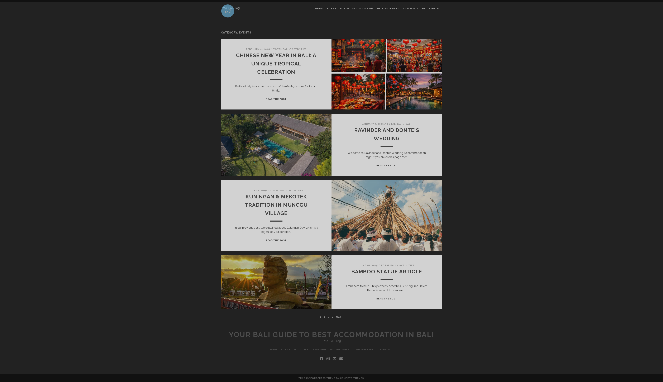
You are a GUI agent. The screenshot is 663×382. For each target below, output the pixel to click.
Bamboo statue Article (386, 272)
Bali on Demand (388, 8)
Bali (408, 124)
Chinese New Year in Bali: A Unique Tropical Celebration (276, 63)
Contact (435, 8)
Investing (366, 8)
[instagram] (328, 359)
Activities (347, 8)
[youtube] (334, 359)
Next (339, 317)
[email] (341, 359)
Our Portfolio (414, 8)
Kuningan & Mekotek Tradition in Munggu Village (276, 205)
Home (319, 8)
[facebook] (321, 359)
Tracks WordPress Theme (316, 378)
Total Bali (281, 49)
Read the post (276, 99)
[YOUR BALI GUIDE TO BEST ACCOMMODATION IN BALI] (228, 16)
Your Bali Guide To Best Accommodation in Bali (331, 335)
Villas (331, 8)
